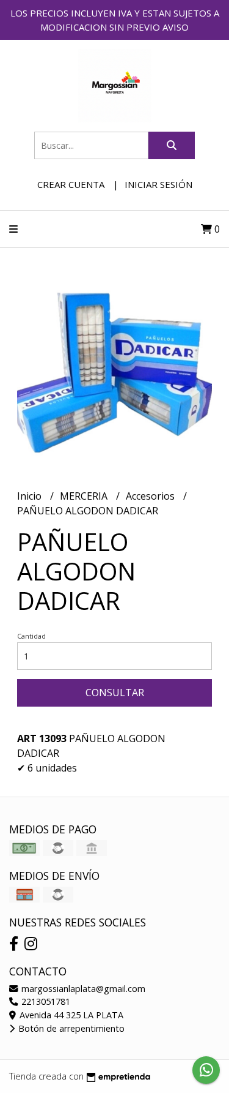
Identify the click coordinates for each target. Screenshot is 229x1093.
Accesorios (151, 496)
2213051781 (44, 1001)
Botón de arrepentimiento (70, 1028)
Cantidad (31, 635)
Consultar (114, 692)
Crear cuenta (70, 184)
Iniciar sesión (158, 184)
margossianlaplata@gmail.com (82, 988)
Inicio (30, 496)
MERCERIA (85, 496)
